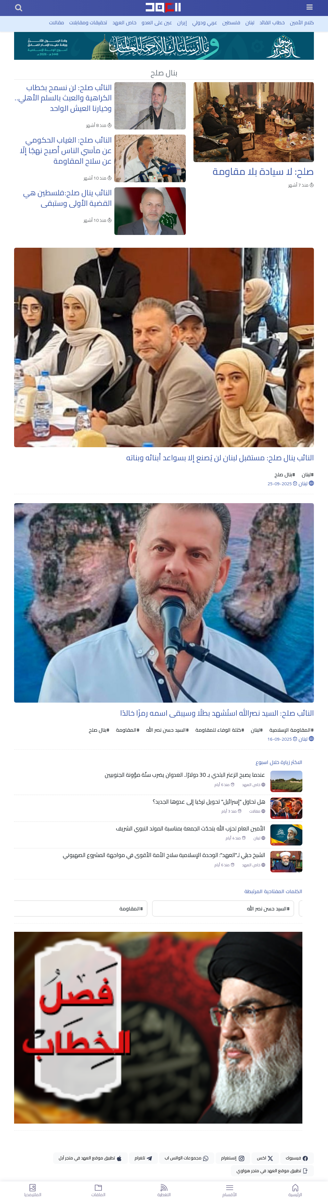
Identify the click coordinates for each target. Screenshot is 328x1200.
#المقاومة (127, 730)
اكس (262, 1158)
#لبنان (307, 474)
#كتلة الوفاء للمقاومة (219, 730)
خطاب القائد (272, 22)
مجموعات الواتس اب (183, 1158)
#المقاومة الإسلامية (291, 730)
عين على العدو (157, 22)
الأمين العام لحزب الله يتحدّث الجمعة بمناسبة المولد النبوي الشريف (190, 828)
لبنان (249, 22)
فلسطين (231, 22)
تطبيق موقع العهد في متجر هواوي (269, 1170)
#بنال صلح (285, 474)
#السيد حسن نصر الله (167, 730)
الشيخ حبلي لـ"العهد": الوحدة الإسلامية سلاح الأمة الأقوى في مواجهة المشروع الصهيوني (164, 855)
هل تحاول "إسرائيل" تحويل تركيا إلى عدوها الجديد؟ (209, 802)
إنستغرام (229, 1158)
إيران (182, 22)
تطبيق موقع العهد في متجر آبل (87, 1158)
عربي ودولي (204, 22)
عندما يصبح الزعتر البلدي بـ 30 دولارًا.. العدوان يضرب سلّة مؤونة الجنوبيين (185, 775)
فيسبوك (294, 1158)
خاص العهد (124, 22)
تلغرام (140, 1158)
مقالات (56, 22)
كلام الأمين (302, 22)
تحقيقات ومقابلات (88, 22)
